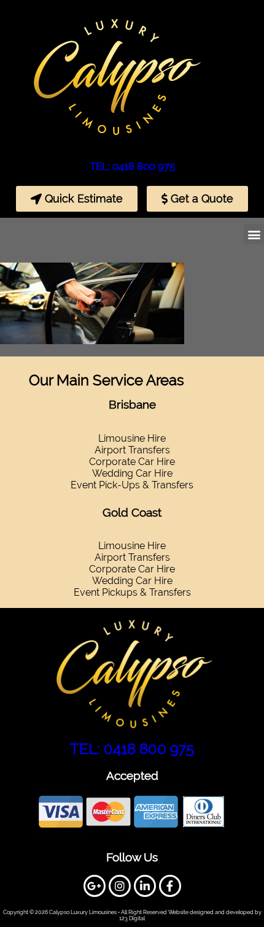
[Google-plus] (94, 886)
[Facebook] (170, 886)
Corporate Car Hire (132, 461)
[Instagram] (120, 886)
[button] (254, 234)
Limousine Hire (132, 546)
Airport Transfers (132, 557)
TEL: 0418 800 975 (132, 166)
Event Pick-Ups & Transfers (132, 485)
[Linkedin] (145, 886)
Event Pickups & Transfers (132, 592)
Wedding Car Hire (132, 473)
